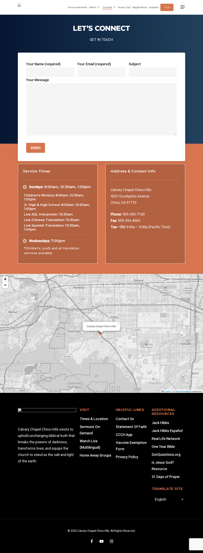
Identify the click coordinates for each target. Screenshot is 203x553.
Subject (135, 64)
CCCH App (124, 435)
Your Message (37, 80)
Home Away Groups (95, 455)
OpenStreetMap (182, 391)
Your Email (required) (94, 64)
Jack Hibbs (160, 423)
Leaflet (167, 391)
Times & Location (94, 419)
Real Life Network (166, 439)
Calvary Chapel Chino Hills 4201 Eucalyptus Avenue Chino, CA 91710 (131, 196)
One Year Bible (163, 446)
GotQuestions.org (166, 454)
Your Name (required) (43, 64)
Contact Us (125, 419)
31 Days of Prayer (166, 477)
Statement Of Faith (131, 427)
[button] (182, 7)
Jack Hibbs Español (167, 431)
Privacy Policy (127, 457)
